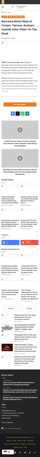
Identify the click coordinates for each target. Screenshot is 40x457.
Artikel (19, 440)
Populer (10, 308)
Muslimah (23, 444)
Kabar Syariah (32, 444)
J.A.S (32, 437)
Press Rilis (30, 440)
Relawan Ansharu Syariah (16, 17)
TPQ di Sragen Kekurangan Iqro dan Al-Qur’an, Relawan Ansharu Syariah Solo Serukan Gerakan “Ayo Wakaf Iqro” (29, 294)
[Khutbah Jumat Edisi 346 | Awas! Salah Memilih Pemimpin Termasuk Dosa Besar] (7, 318)
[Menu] (3, 7)
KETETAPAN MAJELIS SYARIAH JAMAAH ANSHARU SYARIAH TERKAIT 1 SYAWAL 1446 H (24, 327)
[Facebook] (13, 114)
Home (5, 12)
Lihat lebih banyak (19, 104)
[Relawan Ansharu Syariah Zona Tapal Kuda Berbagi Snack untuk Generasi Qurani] (10, 283)
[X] (18, 114)
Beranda (9, 440)
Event (24, 440)
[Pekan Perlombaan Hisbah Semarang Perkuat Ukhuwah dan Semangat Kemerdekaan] (10, 190)
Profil (25, 447)
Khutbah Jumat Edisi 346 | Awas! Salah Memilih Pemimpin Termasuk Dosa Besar (25, 317)
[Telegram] (27, 114)
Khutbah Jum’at (17, 447)
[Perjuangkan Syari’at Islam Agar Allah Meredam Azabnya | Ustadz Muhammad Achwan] (7, 338)
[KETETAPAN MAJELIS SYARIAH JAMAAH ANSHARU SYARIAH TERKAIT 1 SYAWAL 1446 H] (7, 328)
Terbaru (29, 308)
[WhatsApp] (22, 114)
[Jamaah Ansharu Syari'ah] (20, 7)
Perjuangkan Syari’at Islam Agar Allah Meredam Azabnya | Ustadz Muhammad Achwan (25, 337)
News (9, 12)
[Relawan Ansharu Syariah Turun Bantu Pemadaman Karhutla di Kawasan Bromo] (29, 190)
